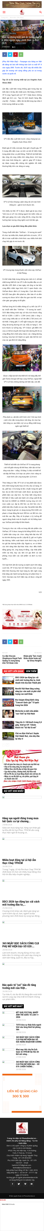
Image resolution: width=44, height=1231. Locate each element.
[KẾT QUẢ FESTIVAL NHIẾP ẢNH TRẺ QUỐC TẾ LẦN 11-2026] (8, 1015)
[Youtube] (31, 1184)
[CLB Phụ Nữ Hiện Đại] (22, 769)
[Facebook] (12, 1184)
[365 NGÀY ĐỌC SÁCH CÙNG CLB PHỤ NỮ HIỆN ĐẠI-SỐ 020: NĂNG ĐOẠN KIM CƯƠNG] (22, 930)
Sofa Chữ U (6, 1204)
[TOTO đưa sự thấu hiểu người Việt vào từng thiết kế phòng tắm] (8, 1028)
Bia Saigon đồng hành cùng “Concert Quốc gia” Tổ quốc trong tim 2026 (27, 702)
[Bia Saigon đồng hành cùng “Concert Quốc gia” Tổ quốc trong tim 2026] (8, 703)
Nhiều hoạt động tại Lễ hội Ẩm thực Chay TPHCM (19, 861)
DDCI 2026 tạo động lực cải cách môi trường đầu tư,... (20, 903)
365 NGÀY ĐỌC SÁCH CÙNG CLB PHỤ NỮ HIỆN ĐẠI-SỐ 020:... (20, 945)
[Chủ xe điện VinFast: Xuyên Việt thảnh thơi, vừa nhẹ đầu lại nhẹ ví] (8, 736)
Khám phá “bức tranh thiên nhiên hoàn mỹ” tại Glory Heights (32, 658)
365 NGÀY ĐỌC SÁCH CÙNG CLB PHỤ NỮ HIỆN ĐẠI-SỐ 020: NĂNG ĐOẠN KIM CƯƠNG (29, 1039)
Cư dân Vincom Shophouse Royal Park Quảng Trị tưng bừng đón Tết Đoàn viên (12, 659)
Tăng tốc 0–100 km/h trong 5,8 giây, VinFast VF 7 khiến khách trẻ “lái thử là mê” (28, 725)
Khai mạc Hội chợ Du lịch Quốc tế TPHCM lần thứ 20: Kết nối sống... (27, 1051)
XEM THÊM (31, 671)
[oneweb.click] (22, 619)
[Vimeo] (25, 1184)
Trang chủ (4, 18)
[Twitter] (19, 1184)
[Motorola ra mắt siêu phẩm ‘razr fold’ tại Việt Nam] (8, 714)
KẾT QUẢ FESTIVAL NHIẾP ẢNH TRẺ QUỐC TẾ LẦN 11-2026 (27, 1014)
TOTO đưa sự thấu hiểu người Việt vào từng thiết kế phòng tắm (28, 1027)
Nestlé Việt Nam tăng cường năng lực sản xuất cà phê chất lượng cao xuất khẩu (28, 691)
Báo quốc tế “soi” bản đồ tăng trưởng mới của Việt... (19, 986)
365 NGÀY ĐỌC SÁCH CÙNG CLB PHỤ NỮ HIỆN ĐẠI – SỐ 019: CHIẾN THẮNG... (28, 1064)
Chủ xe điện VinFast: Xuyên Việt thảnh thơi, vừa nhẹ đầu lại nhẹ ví (27, 736)
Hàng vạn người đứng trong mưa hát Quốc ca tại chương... (20, 820)
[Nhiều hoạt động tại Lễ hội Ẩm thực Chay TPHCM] (22, 847)
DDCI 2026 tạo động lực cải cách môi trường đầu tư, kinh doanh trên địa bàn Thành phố (28, 680)
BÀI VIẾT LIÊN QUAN (13, 671)
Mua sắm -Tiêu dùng (16, 18)
